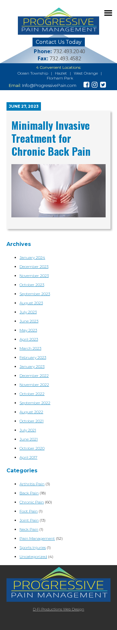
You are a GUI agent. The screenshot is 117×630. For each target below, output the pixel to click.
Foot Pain (29, 511)
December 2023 (34, 266)
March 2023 (30, 348)
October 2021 (32, 420)
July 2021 (28, 430)
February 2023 (33, 357)
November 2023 (34, 275)
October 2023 (32, 284)
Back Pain (29, 493)
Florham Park (60, 78)
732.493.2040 (69, 51)
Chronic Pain (32, 502)
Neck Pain (29, 529)
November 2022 (34, 384)
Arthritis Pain (32, 483)
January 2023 (32, 366)
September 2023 (35, 293)
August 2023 (31, 302)
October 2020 (32, 448)
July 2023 (28, 311)
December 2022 (34, 375)
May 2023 (28, 330)
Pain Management (37, 538)
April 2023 (29, 339)
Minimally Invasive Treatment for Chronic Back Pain (51, 138)
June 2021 (29, 439)
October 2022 (32, 393)
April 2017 (28, 457)
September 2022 (35, 402)
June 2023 (29, 321)
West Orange (86, 73)
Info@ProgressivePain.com (49, 85)
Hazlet (61, 73)
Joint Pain (29, 520)
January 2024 (32, 257)
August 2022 (31, 411)
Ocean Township (33, 73)
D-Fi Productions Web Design (58, 609)
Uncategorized (33, 556)
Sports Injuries (33, 547)
